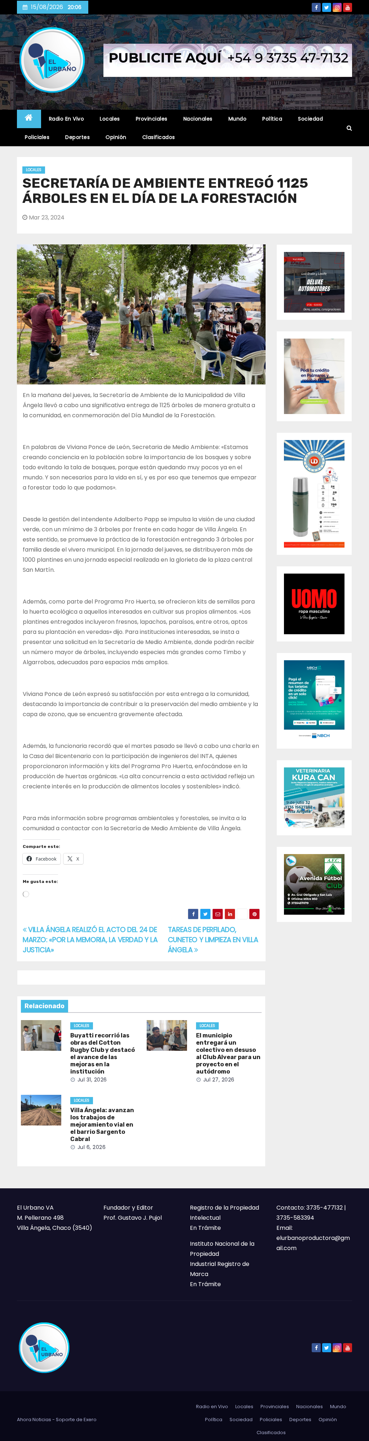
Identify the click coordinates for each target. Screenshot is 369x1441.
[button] (349, 128)
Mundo (237, 118)
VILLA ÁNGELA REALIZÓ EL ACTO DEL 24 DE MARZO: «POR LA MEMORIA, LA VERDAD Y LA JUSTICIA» (90, 940)
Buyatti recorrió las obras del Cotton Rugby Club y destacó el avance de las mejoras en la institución (102, 1053)
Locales (110, 118)
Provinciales (152, 118)
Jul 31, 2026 (92, 1079)
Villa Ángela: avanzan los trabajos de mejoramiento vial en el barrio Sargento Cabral (102, 1124)
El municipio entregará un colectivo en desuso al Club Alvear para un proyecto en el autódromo (228, 1053)
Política (272, 118)
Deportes (77, 137)
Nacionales (198, 118)
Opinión (116, 137)
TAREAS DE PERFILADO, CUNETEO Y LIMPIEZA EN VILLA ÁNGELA (213, 940)
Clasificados (158, 137)
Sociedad (310, 118)
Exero (90, 1419)
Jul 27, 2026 (219, 1079)
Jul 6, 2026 (91, 1147)
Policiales (37, 137)
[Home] (29, 119)
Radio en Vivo (66, 118)
